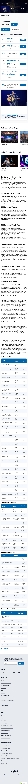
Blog (2, 690)
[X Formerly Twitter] (8, 672)
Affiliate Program (5, 695)
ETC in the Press (4, 705)
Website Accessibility (5, 730)
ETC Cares (3, 688)
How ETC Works (4, 733)
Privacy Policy (4, 723)
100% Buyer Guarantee (6, 683)
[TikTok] (24, 672)
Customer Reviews (5, 685)
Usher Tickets (4, 763)
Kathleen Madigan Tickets (6, 753)
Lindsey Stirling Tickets (6, 745)
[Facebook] (3, 672)
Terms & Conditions (5, 720)
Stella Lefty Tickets (5, 750)
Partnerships (4, 698)
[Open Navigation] (26, 3)
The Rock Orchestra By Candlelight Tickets (10, 758)
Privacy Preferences (5, 738)
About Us (3, 680)
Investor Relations (5, 707)
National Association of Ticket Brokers (9, 703)
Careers (3, 693)
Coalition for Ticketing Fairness (7, 700)
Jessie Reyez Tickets (5, 748)
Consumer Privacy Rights (6, 725)
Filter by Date (15, 29)
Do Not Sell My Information (7, 728)
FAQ (2, 718)
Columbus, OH (5, 29)
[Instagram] (14, 672)
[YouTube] (19, 672)
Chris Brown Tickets (5, 760)
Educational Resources (6, 735)
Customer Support (5, 715)
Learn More (14, 117)
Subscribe (21, 663)
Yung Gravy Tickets (5, 755)
